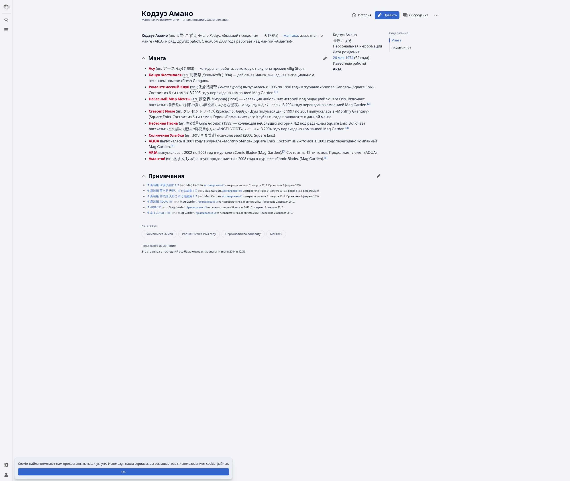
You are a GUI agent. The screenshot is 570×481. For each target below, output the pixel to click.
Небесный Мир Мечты (170, 99)
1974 (349, 57)
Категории (150, 226)
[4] (172, 146)
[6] (325, 158)
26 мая (338, 57)
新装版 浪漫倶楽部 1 (163, 185)
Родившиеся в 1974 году (199, 234)
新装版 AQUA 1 (160, 201)
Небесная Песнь (163, 123)
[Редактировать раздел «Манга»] (325, 58)
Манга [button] (157, 58)
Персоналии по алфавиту (243, 234)
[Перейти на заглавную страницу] (6, 7)
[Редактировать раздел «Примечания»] (378, 176)
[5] (283, 151)
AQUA (154, 141)
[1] (276, 91)
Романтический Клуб (169, 86)
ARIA (153, 152)
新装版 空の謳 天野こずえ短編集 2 (172, 196)
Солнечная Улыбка (166, 135)
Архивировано (213, 185)
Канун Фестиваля (165, 74)
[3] (347, 128)
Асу (152, 68)
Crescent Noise (162, 111)
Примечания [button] (166, 176)
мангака (291, 35)
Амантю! (157, 158)
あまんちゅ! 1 (159, 213)
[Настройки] (6, 464)
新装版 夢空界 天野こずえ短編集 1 (172, 191)
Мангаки (276, 234)
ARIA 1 (154, 207)
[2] (368, 104)
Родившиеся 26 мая (159, 234)
